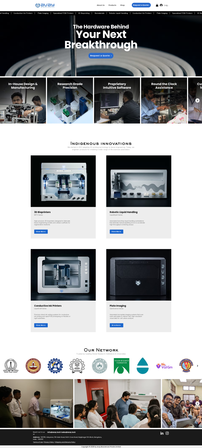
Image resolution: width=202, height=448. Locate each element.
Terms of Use (38, 442)
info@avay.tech (53, 432)
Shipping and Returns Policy (65, 442)
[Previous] (11, 46)
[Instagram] (167, 433)
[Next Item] (197, 100)
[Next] (190, 46)
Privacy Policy (49, 442)
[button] (112, 5)
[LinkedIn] (162, 433)
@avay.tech (71, 432)
